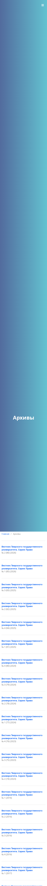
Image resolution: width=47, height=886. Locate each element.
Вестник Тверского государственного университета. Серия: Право (22, 548)
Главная (5, 534)
